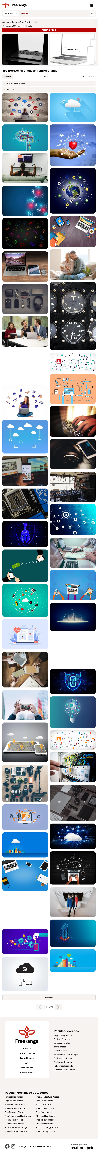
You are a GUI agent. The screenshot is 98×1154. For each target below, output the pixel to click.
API (26, 1063)
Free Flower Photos (44, 1100)
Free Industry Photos (45, 1131)
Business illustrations (64, 1058)
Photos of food (60, 1050)
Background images (63, 1062)
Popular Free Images (14, 1100)
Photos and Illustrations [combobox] (14, 83)
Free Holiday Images (45, 1119)
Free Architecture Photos (47, 1097)
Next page (49, 997)
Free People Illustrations (16, 1131)
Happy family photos (63, 1035)
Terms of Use (27, 1067)
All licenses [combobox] (9, 89)
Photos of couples (62, 1039)
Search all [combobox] (9, 13)
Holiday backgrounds (63, 1066)
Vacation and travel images (66, 1054)
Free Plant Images (44, 1112)
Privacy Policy (27, 1072)
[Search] (92, 13)
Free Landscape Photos (15, 1104)
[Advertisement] (25, 365)
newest (47, 76)
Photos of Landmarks (45, 1116)
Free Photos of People (15, 1108)
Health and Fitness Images (17, 1127)
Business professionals (64, 1069)
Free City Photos (43, 1104)
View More (71, 49)
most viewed (88, 76)
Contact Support (27, 1053)
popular (7, 76)
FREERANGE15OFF (49, 30)
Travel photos (60, 1046)
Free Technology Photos (47, 1127)
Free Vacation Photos (14, 1123)
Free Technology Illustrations (18, 1116)
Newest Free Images (14, 1097)
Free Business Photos (14, 1112)
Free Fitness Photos (45, 1108)
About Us (27, 1048)
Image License (27, 1058)
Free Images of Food (14, 1119)
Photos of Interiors (44, 1123)
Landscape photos (62, 1043)
